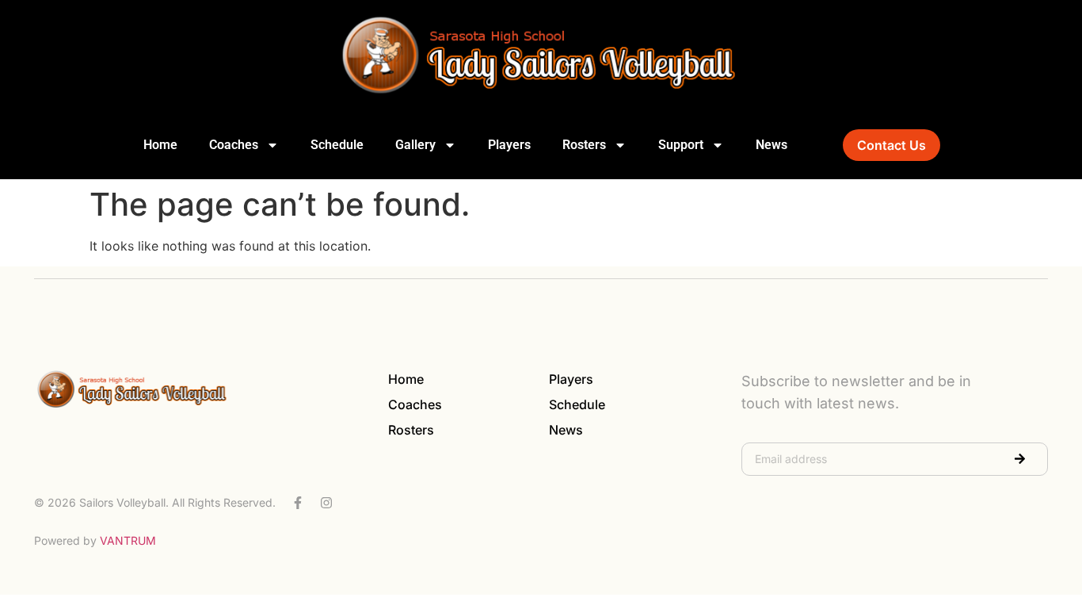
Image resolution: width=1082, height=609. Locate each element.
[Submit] (1019, 459)
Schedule (337, 144)
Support (680, 144)
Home (160, 144)
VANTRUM (128, 540)
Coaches (233, 144)
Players (509, 144)
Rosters (584, 144)
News (771, 144)
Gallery (415, 144)
